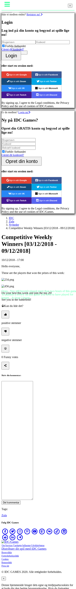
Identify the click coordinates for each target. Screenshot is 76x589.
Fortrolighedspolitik (10, 556)
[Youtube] (34, 531)
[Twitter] (12, 531)
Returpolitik (6, 562)
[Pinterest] (27, 531)
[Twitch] (42, 531)
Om (3, 545)
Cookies (5, 559)
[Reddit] (5, 537)
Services (9, 545)
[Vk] (49, 531)
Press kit (5, 566)
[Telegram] (20, 537)
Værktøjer (17, 545)
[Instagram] (20, 531)
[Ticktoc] (57, 531)
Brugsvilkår (6, 552)
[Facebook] (5, 531)
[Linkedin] (12, 537)
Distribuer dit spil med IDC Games (23, 548)
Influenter (26, 545)
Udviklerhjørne (37, 545)
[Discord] (64, 531)
